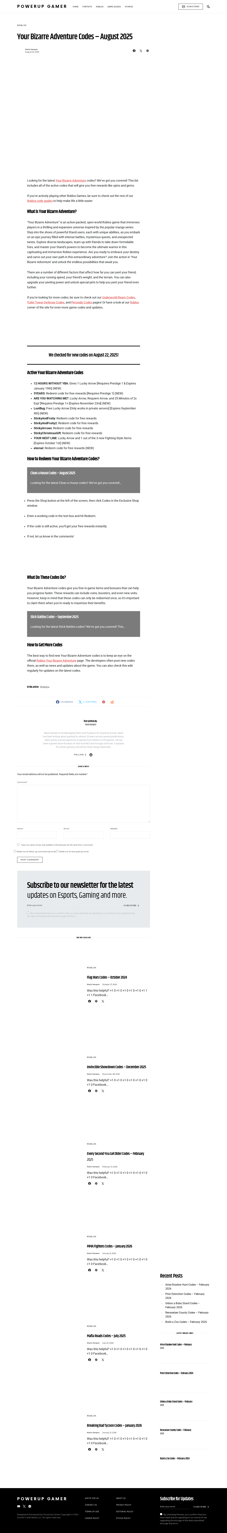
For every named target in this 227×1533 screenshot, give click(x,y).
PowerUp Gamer (42, 6)
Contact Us (91, 1505)
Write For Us (92, 1498)
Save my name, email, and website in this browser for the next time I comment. (57, 845)
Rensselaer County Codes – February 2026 (187, 1314)
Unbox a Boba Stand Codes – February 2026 (182, 1305)
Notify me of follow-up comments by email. (36, 851)
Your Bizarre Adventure (71, 180)
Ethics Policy (123, 1518)
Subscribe (193, 6)
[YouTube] (18, 1506)
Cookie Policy (92, 1518)
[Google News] (29, 1506)
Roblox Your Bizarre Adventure (56, 660)
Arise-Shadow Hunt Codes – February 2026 (187, 1286)
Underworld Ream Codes (118, 297)
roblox (45, 687)
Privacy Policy (123, 1505)
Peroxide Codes (81, 302)
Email (67, 828)
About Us (121, 1498)
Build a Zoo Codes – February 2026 (186, 1321)
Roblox (21, 25)
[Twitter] (24, 1506)
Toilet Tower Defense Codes (45, 302)
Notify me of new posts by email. (74, 851)
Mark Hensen (31, 49)
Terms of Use (92, 1511)
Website (113, 828)
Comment (22, 782)
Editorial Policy (124, 1511)
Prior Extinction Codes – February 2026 (185, 1296)
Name (20, 828)
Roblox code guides (40, 201)
